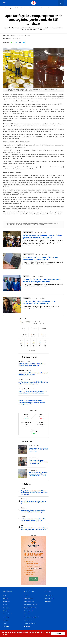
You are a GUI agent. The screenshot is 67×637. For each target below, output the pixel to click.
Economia (60, 8)
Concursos (51, 8)
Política (43, 8)
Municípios (26, 441)
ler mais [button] (5, 634)
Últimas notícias (29, 357)
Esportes (23, 8)
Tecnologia (8, 8)
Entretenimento (33, 8)
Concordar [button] (58, 633)
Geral (16, 8)
